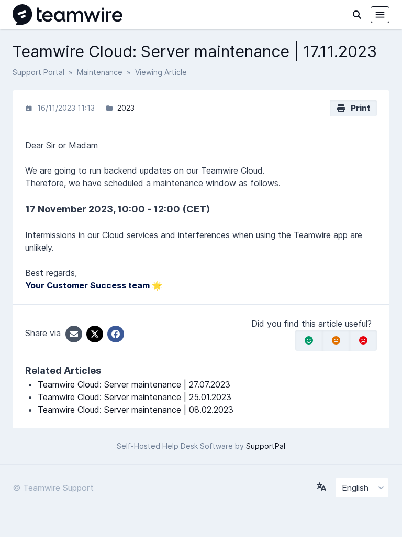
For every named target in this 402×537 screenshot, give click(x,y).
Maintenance (99, 72)
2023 (126, 107)
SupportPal (265, 446)
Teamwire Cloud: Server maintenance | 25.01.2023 (134, 397)
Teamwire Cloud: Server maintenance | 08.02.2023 (135, 409)
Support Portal (38, 72)
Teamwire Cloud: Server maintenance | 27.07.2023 (134, 384)
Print (359, 108)
